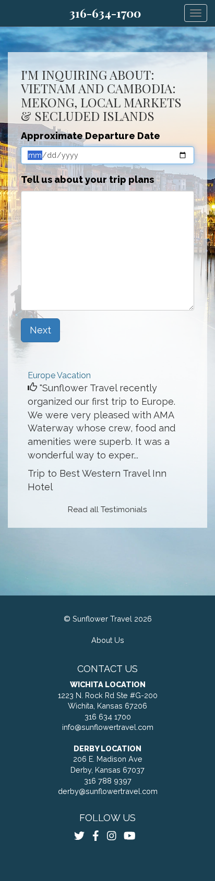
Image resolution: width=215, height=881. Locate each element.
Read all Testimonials (107, 509)
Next (40, 330)
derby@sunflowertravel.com (108, 791)
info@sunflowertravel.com (107, 727)
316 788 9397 (108, 780)
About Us (107, 640)
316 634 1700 (108, 716)
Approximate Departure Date (90, 135)
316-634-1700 (105, 13)
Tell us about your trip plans (87, 179)
